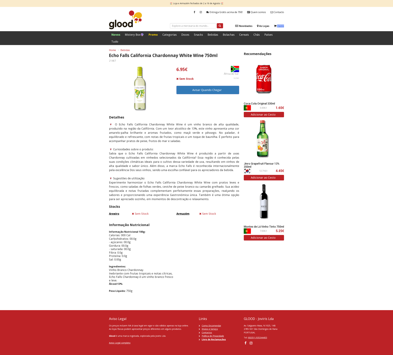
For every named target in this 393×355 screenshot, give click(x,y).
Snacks (198, 34)
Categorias (169, 34)
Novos (115, 34)
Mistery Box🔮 (134, 34)
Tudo (114, 41)
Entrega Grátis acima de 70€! (226, 12)
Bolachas (229, 34)
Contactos (207, 332)
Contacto (278, 12)
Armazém (182, 213)
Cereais (244, 34)
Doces (185, 34)
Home (112, 50)
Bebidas (213, 34)
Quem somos (258, 12)
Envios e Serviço (210, 328)
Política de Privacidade (213, 335)
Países (268, 34)
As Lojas (264, 26)
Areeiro (114, 213)
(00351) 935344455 (257, 337)
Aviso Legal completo (119, 342)
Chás (256, 34)
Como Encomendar (211, 325)
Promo (153, 34)
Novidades (245, 26)
